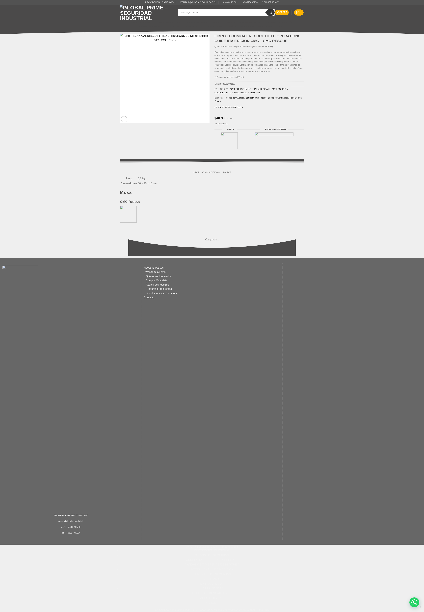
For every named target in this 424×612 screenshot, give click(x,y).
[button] (282, 12)
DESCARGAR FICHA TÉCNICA (228, 107)
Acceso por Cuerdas (234, 98)
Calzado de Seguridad (169, 22)
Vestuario (175, 26)
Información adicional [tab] (207, 172)
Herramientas (215, 26)
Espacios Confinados (278, 98)
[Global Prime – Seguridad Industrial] (146, 12)
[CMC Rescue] (128, 214)
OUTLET (281, 26)
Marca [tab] (227, 172)
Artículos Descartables (241, 26)
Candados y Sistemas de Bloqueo (242, 22)
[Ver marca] (229, 140)
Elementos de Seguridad (151, 26)
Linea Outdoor (194, 26)
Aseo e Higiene (264, 26)
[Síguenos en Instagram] (302, 2)
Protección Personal (140, 22)
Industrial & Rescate (247, 92)
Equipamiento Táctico (256, 98)
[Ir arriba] (210, 607)
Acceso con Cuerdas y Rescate (203, 22)
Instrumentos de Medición (279, 22)
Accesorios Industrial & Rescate (250, 89)
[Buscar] (270, 12)
